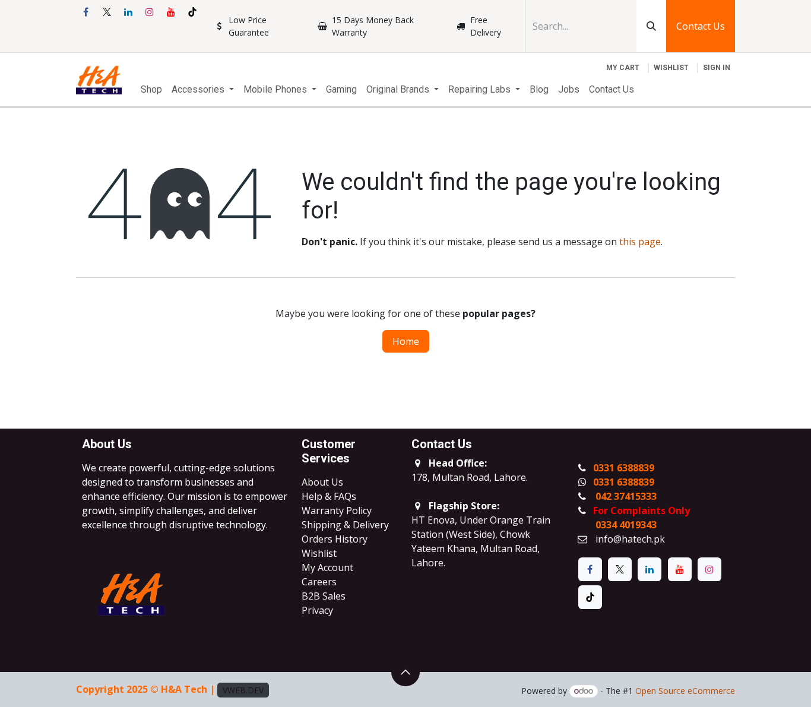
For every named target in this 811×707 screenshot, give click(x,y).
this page (640, 241)
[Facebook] (85, 11)
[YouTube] (170, 11)
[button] (405, 672)
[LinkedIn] (128, 11)
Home (405, 341)
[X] (106, 11)
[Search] (651, 26)
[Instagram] (149, 11)
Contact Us (700, 26)
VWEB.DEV (243, 690)
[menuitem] (151, 90)
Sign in (716, 68)
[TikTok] (192, 11)
